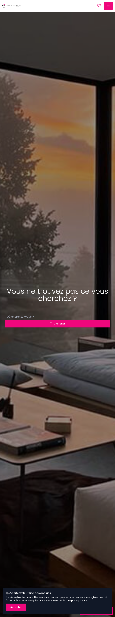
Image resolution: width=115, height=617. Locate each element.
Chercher (59, 323)
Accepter (16, 607)
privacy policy (79, 600)
